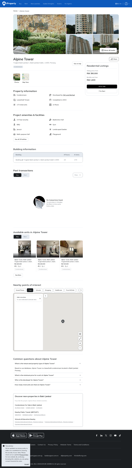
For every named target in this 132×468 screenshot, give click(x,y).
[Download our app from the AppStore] (19, 435)
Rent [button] (25, 175)
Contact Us (42, 445)
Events (59, 4)
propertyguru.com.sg (35, 456)
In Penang (39, 407)
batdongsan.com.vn (51, 456)
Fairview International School (23, 424)
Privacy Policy (53, 445)
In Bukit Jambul (30, 407)
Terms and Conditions (81, 445)
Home (15, 11)
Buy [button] (17, 175)
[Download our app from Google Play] (36, 435)
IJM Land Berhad (69, 95)
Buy (20, 4)
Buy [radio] (17, 237)
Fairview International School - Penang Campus (29, 422)
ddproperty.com (66, 456)
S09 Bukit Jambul (27, 415)
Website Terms (65, 445)
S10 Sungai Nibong (39, 415)
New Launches (35, 4)
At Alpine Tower (19, 407)
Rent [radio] (25, 237)
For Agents (68, 4)
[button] (77, 64)
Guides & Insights (48, 4)
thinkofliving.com (80, 456)
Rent (26, 4)
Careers (32, 445)
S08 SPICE (18, 415)
